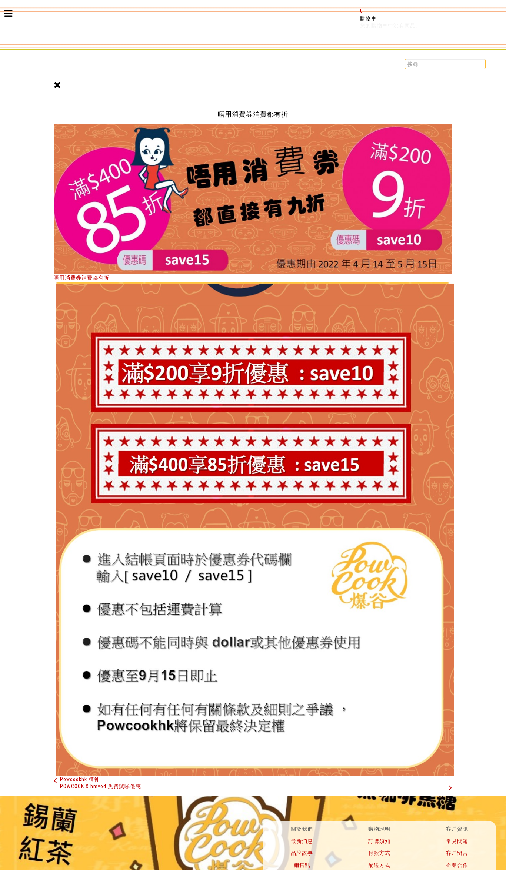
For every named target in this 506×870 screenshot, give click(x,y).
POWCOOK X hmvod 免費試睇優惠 (100, 786)
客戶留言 (457, 853)
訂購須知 (379, 841)
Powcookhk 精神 (80, 779)
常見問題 (457, 841)
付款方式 (379, 853)
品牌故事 (302, 853)
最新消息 (302, 841)
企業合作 (457, 865)
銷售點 (302, 865)
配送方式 (379, 865)
